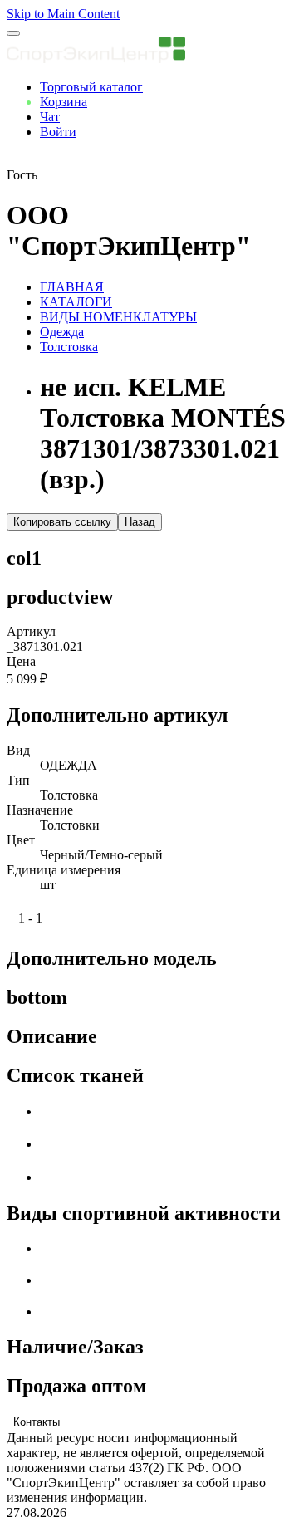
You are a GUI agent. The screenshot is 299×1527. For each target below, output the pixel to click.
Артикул (31, 631)
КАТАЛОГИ (76, 302)
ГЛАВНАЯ (72, 287)
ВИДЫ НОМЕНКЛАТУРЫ (118, 317)
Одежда (62, 332)
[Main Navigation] (13, 33)
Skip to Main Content (63, 14)
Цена (21, 661)
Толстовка (69, 347)
